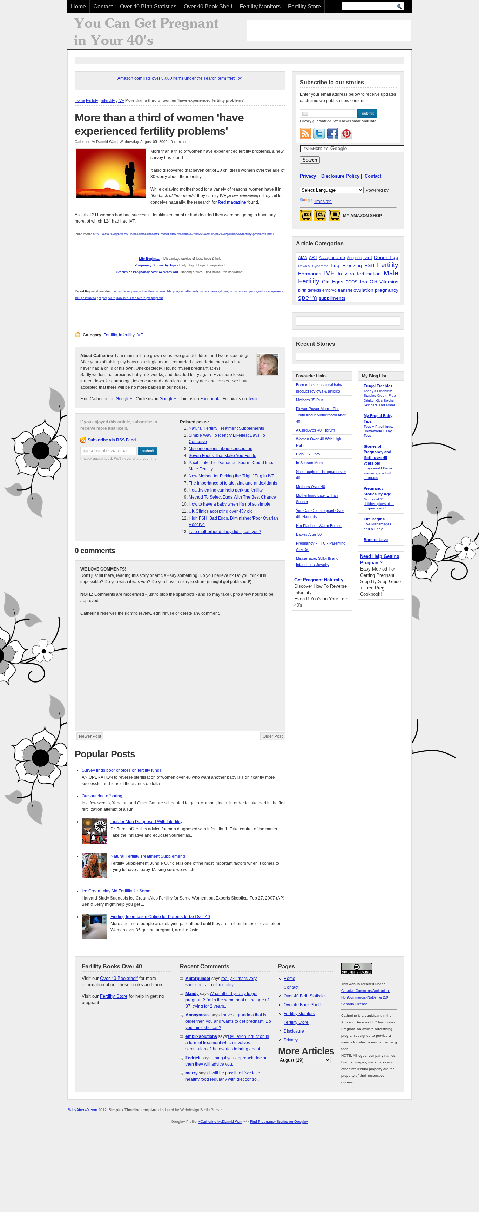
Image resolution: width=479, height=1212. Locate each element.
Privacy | (309, 176)
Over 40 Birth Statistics (148, 6)
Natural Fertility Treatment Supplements (226, 428)
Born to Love (376, 540)
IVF (121, 100)
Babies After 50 (309, 534)
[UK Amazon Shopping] (334, 217)
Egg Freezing (346, 265)
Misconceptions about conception (220, 448)
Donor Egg (386, 257)
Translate (323, 201)
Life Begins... (376, 519)
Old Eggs (332, 281)
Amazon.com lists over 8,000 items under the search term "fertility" (179, 78)
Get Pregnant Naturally (318, 579)
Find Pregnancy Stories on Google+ (279, 1122)
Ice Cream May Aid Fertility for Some (116, 891)
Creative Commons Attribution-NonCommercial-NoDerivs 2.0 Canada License (365, 997)
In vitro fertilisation (359, 273)
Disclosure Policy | (341, 176)
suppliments (332, 298)
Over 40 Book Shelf (208, 6)
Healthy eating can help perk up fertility (226, 490)
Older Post (273, 736)
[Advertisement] (329, 30)
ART (313, 257)
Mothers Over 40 (310, 487)
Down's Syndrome (313, 266)
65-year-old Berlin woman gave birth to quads (378, 472)
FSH (369, 265)
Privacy (291, 1040)
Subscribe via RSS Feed (112, 439)
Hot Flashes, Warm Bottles (319, 525)
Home (78, 6)
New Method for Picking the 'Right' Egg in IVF (231, 476)
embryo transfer (337, 290)
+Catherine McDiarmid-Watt (220, 1122)
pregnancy (386, 290)
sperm (307, 297)
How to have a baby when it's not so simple (229, 504)
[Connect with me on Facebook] (332, 133)
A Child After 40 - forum (315, 430)
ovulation (363, 290)
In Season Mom (309, 463)
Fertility (92, 100)
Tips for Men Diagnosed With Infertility (146, 821)
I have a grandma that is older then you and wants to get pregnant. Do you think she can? (228, 1021)
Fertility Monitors (260, 6)
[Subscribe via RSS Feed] (305, 133)
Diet (367, 257)
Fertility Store (304, 6)
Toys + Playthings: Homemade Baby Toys (378, 430)
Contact (103, 6)
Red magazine (232, 202)
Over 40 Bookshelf (119, 978)
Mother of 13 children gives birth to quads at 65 (379, 503)
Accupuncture (332, 257)
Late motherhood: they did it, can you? (225, 531)
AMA (302, 257)
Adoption (354, 258)
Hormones (309, 273)
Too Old (368, 281)
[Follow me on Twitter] (319, 133)
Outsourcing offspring (102, 795)
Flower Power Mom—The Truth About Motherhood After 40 (321, 415)
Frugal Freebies (378, 386)
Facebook (209, 398)
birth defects (309, 290)
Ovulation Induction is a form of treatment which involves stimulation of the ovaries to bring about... (227, 1043)
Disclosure (294, 1031)
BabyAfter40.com (82, 1110)
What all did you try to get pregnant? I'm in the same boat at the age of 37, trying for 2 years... (227, 1000)
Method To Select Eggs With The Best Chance (232, 497)
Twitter (254, 398)
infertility (108, 100)
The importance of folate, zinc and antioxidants (233, 483)
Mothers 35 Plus (310, 400)
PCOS (351, 281)
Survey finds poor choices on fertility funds (122, 770)
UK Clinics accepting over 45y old (221, 511)
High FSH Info (308, 454)
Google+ (124, 398)
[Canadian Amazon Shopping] (320, 217)
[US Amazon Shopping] (306, 217)
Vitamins (388, 281)
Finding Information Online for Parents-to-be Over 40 (160, 916)
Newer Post (90, 736)
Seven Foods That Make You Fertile (222, 455)
